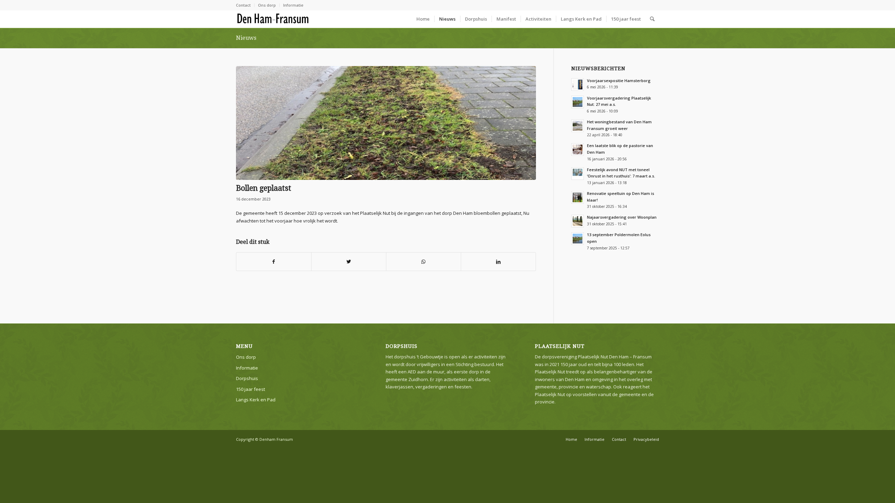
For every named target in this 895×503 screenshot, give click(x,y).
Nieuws (246, 38)
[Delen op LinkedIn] (498, 262)
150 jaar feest (250, 389)
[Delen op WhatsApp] (423, 262)
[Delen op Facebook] (273, 262)
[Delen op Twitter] (349, 262)
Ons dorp (267, 5)
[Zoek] (652, 19)
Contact (243, 5)
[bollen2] (386, 123)
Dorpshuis (247, 378)
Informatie (293, 5)
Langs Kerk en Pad (255, 399)
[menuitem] (245, 5)
